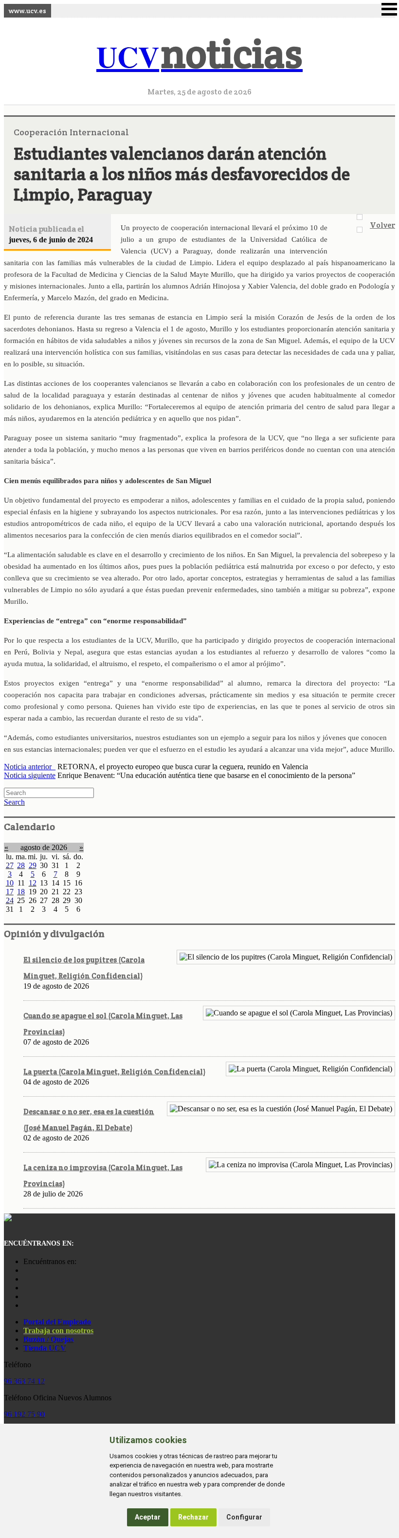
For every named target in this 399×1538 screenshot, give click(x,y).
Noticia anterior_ (29, 766)
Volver (382, 225)
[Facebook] (25, 1278)
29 (32, 865)
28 (21, 865)
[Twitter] (25, 1296)
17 (10, 891)
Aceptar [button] (148, 1517)
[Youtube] (25, 1287)
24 (10, 900)
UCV (199, 56)
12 (32, 883)
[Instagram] (25, 1270)
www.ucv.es (27, 10)
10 (10, 883)
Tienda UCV (44, 1348)
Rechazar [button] (193, 1517)
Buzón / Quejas (48, 1339)
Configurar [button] (244, 1517)
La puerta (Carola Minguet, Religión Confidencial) (114, 1071)
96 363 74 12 (24, 1381)
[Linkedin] (25, 1305)
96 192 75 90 (24, 1414)
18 (21, 891)
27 (10, 865)
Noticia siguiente (29, 775)
